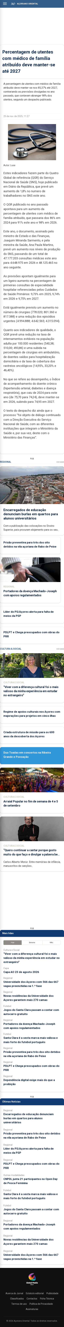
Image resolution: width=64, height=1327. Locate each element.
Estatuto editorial (35, 1293)
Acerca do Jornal (14, 1293)
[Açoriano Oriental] (32, 1285)
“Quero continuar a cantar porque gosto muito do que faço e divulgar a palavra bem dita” (31, 854)
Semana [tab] (32, 942)
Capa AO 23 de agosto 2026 (21, 972)
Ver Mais (60, 462)
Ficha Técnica (47, 1298)
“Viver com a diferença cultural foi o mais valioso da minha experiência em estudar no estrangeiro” (30, 691)
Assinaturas (32, 1309)
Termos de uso (19, 1304)
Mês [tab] (51, 942)
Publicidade (52, 1293)
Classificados (17, 1298)
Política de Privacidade (41, 1304)
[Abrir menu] (5, 4)
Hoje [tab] (12, 942)
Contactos (32, 1298)
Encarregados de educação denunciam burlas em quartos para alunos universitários (30, 514)
